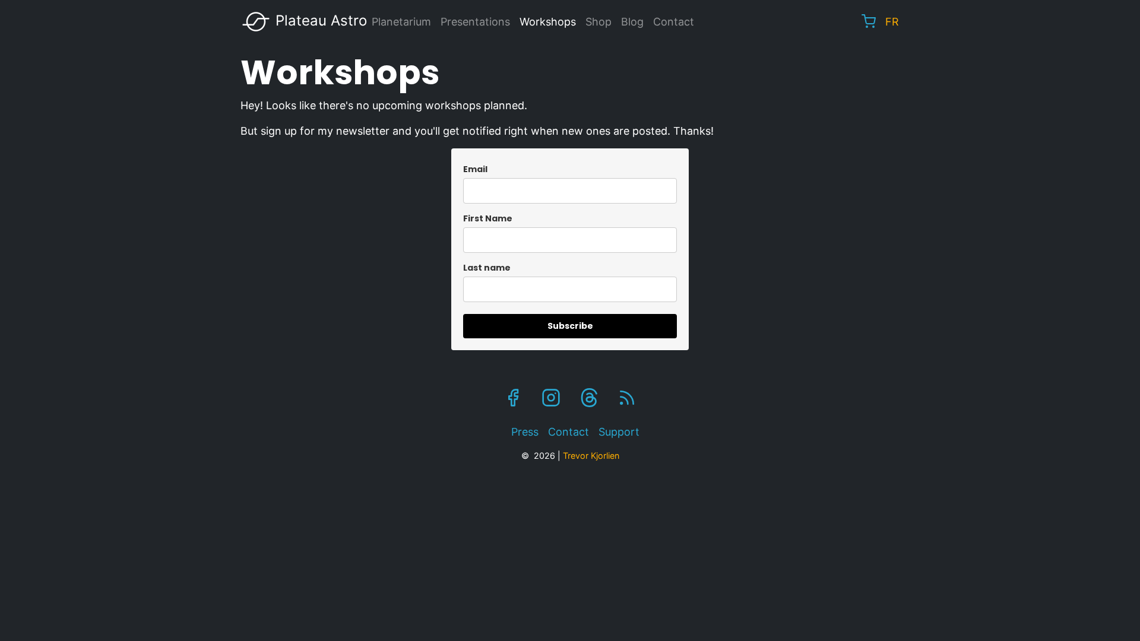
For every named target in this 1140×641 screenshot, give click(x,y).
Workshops (548, 21)
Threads (589, 398)
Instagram (551, 398)
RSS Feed (627, 398)
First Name (487, 218)
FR (892, 21)
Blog (632, 21)
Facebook (513, 398)
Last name (487, 268)
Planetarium (401, 21)
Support (618, 432)
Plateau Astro (321, 20)
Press (525, 432)
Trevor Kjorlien (591, 455)
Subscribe (570, 326)
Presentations (475, 21)
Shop (598, 21)
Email (475, 169)
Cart (868, 21)
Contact (673, 21)
